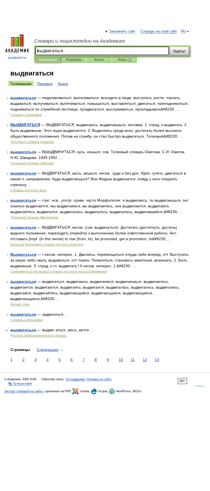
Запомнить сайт (122, 31)
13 (157, 360)
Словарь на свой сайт (159, 31)
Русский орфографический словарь (38, 336)
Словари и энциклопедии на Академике (79, 41)
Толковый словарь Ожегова (32, 163)
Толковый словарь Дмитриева (34, 217)
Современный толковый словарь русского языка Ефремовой (58, 272)
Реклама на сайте (99, 379)
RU (183, 31)
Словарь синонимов (26, 115)
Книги (99, 60)
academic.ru (17, 58)
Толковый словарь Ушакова (32, 142)
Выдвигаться (23, 254)
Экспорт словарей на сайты (23, 391)
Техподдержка (75, 379)
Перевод (44, 84)
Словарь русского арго (28, 190)
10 (121, 360)
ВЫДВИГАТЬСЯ (25, 125)
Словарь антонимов (26, 320)
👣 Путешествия (20, 383)
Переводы (74, 60)
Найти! (179, 51)
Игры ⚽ (124, 60)
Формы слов (20, 304)
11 (133, 360)
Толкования (47, 60)
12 (145, 360)
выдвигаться (23, 97)
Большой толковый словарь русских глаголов (46, 244)
